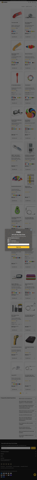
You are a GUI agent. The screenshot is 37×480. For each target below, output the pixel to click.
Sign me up (18, 247)
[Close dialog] (31, 230)
